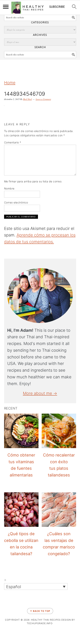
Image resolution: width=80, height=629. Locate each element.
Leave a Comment (43, 99)
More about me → (40, 393)
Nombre (9, 188)
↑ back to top (40, 611)
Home (9, 82)
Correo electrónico (16, 202)
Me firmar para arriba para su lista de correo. (33, 181)
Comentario (12, 142)
